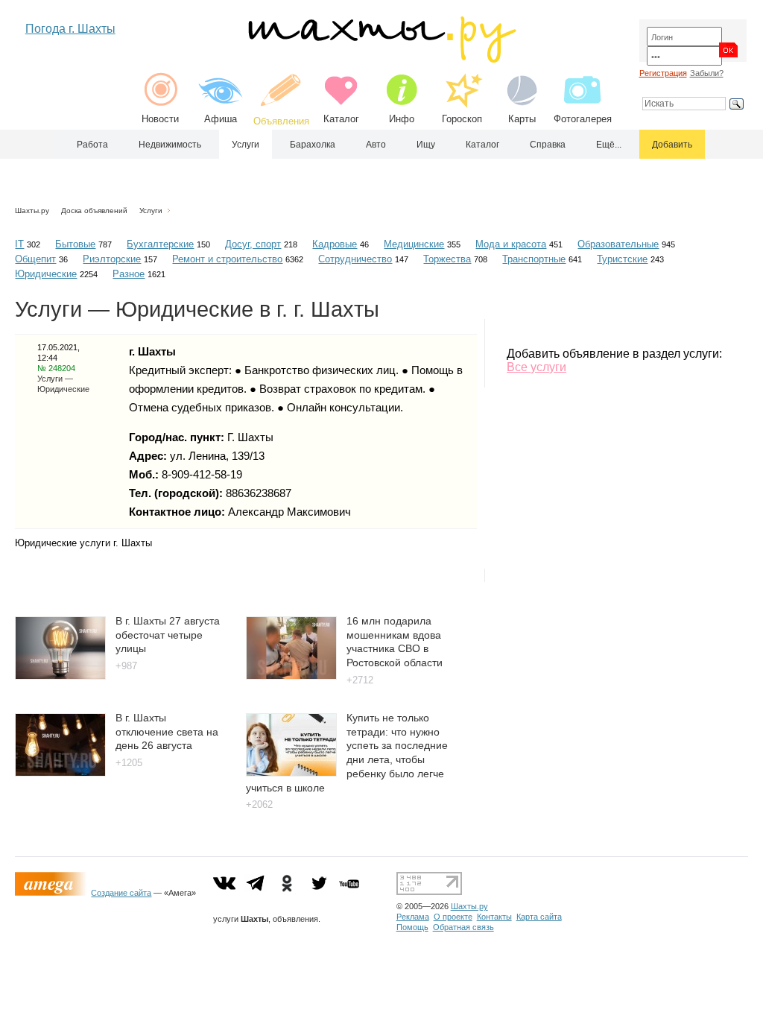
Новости (160, 118)
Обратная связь (463, 927)
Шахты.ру (32, 210)
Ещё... (608, 144)
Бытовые (75, 244)
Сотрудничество (355, 259)
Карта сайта (539, 916)
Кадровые (334, 244)
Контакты (494, 916)
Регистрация (663, 73)
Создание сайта (121, 892)
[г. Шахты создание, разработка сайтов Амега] (53, 892)
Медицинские (414, 244)
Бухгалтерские (160, 244)
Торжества (447, 259)
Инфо (401, 118)
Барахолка (312, 144)
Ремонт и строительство (227, 259)
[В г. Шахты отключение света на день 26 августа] (60, 772)
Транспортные (534, 259)
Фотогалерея (583, 118)
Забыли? (707, 73)
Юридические (46, 273)
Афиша (220, 118)
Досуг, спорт (253, 244)
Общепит (35, 259)
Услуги (245, 144)
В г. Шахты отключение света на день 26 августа (166, 731)
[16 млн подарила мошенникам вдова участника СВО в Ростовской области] (291, 675)
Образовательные (618, 244)
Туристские (622, 259)
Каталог (341, 118)
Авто (376, 144)
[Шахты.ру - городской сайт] (381, 59)
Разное (129, 273)
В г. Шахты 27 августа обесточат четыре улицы (167, 634)
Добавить (672, 144)
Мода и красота (510, 244)
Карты (522, 118)
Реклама (412, 916)
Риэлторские (112, 259)
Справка (548, 144)
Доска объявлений (94, 210)
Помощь (412, 927)
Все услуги (536, 367)
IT (19, 244)
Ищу (426, 144)
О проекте (453, 916)
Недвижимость (170, 144)
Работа (92, 144)
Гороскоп (462, 118)
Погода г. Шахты (70, 28)
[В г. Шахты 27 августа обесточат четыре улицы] (60, 675)
